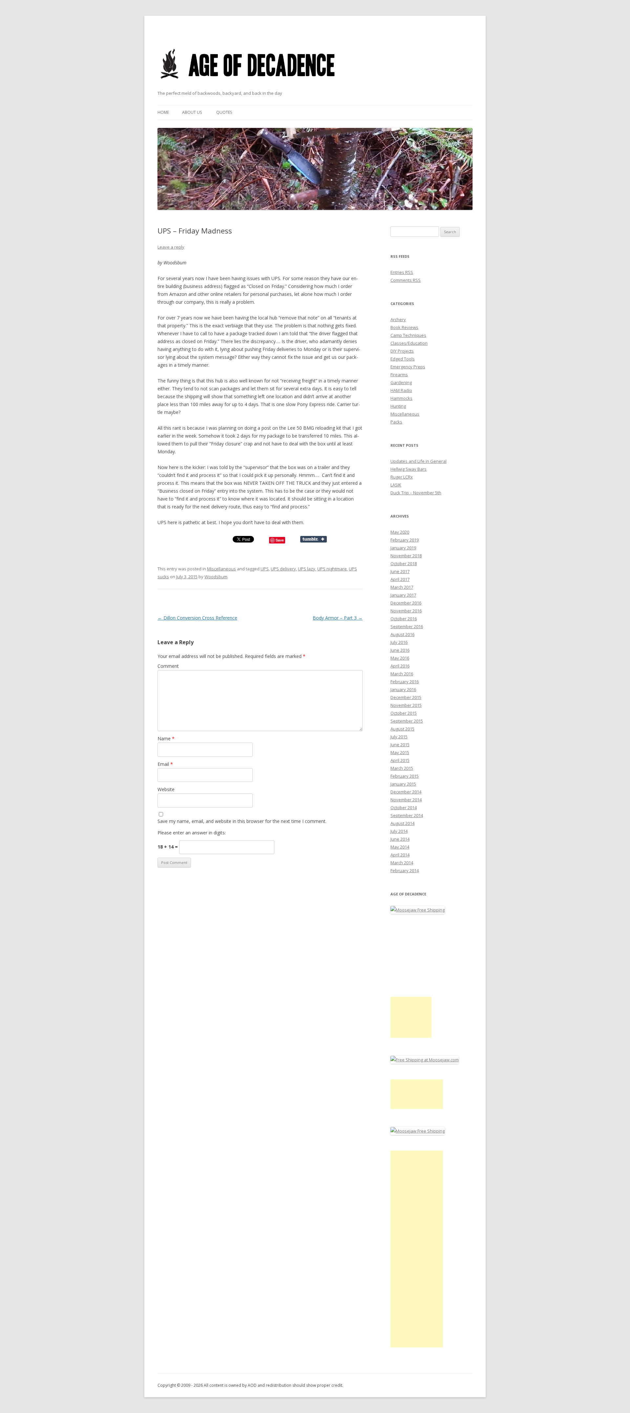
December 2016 (405, 603)
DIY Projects (402, 351)
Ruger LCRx (401, 477)
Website (166, 789)
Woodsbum (215, 577)
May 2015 (399, 752)
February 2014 (404, 870)
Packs (396, 422)
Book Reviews (404, 327)
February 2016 (404, 682)
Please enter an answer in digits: (192, 832)
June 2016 (400, 650)
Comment (168, 666)
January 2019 (403, 548)
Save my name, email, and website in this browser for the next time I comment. (242, 821)
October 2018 (403, 563)
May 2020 (399, 532)
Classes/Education (409, 343)
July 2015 (399, 737)
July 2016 (399, 642)
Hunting (398, 406)
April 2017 (400, 579)
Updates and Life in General (418, 461)
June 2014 (400, 839)
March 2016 (401, 674)
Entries (401, 272)
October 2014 (403, 807)
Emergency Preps (407, 367)
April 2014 (400, 855)
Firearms (399, 375)
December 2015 (405, 697)
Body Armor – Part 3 (338, 618)
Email (165, 764)
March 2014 (401, 863)
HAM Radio (401, 390)
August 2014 (402, 823)
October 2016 (403, 619)
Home (163, 112)
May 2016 (399, 658)
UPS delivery (283, 569)
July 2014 (399, 831)
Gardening (401, 382)
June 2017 (400, 571)
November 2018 (406, 556)
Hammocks (401, 398)
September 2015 (406, 721)
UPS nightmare (332, 569)
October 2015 (403, 713)
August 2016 (402, 634)
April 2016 (400, 666)
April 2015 (400, 760)
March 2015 (401, 768)
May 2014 (399, 847)
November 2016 (406, 611)
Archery (398, 319)
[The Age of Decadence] (248, 87)
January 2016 (403, 689)
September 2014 (406, 815)
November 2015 (406, 705)
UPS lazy (306, 569)
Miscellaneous (221, 569)
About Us (192, 112)
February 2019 (404, 540)
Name (166, 738)
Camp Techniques (408, 335)
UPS (265, 569)
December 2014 (405, 792)
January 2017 (403, 595)
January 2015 (403, 784)
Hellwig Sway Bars (408, 469)
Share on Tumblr (313, 539)
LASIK (395, 485)
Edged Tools (402, 359)
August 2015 (402, 729)
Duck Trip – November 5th (415, 493)
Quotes (224, 112)
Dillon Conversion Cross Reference (197, 618)
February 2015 (404, 776)
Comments (405, 280)
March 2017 (401, 587)
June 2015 (400, 744)
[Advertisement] (410, 1017)
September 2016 (406, 626)
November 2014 (406, 800)
